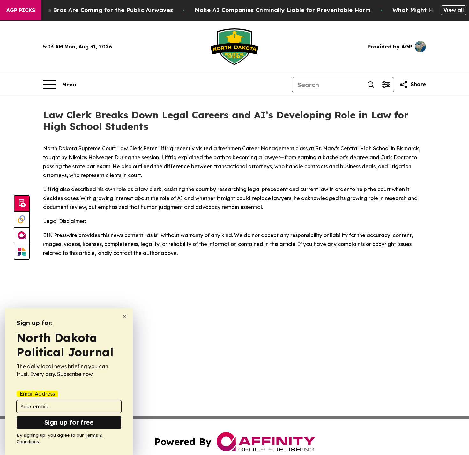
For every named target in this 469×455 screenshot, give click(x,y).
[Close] (125, 316)
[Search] (370, 84)
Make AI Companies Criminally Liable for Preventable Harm (283, 10)
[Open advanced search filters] (386, 84)
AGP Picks (20, 10)
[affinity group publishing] (21, 235)
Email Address (37, 394)
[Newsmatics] (21, 251)
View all (453, 10)
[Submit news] (21, 204)
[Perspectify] (21, 219)
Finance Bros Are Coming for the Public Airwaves (100, 10)
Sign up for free (68, 422)
